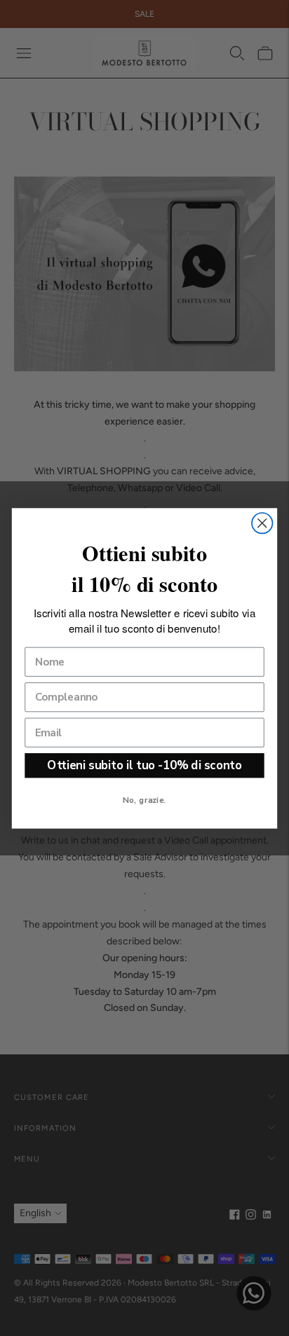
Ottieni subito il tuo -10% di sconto (144, 765)
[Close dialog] (262, 523)
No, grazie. (144, 799)
